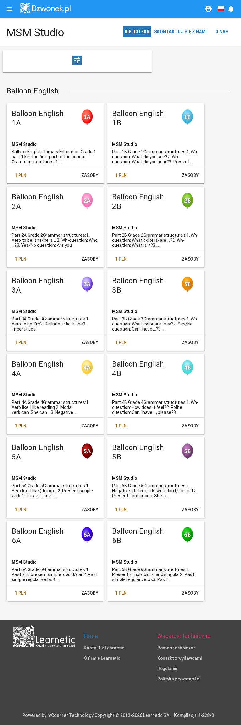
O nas (221, 31)
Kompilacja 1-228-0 (194, 715)
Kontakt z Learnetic (104, 647)
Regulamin (168, 668)
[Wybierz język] (221, 9)
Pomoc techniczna (176, 647)
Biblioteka (137, 31)
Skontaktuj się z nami (180, 31)
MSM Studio (24, 144)
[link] (45, 8)
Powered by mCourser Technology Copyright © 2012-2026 (95, 715)
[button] (231, 9)
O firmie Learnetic (102, 658)
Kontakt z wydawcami (179, 658)
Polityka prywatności (178, 678)
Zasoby (89, 175)
